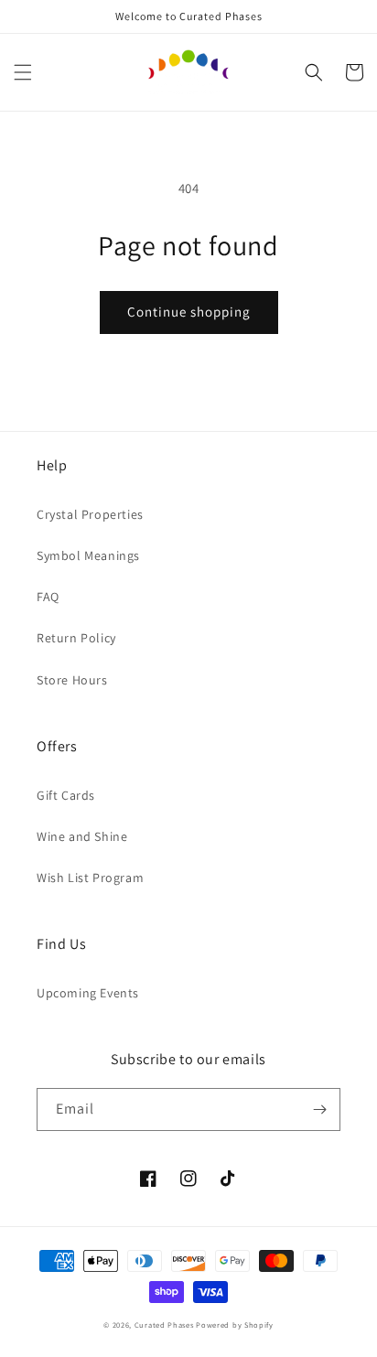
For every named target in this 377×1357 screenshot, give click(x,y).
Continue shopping (189, 311)
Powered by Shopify (235, 1324)
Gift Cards (66, 795)
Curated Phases (164, 1324)
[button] (23, 72)
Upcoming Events (88, 993)
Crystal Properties (90, 514)
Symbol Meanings (88, 555)
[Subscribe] (319, 1109)
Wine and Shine (82, 836)
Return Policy (76, 638)
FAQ (48, 596)
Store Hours (72, 680)
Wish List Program (90, 877)
